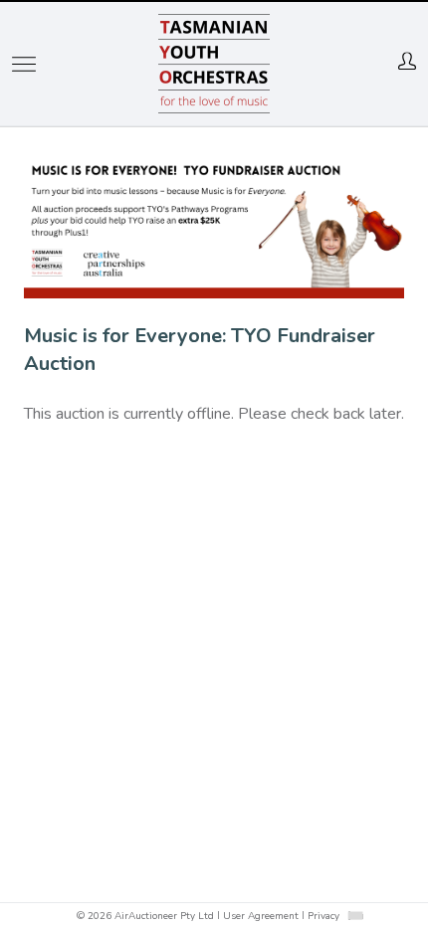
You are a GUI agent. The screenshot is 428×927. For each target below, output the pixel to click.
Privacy (323, 916)
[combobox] (355, 915)
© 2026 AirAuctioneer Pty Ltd (145, 916)
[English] (354, 915)
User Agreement (261, 916)
